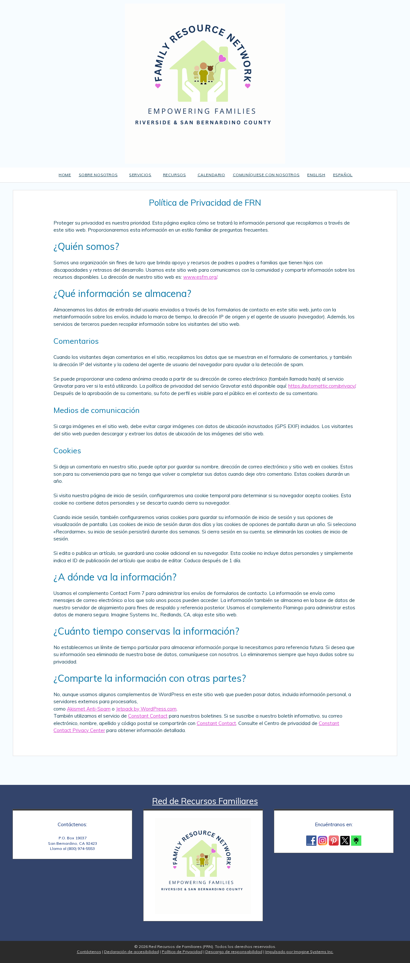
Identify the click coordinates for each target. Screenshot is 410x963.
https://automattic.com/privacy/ (321, 386)
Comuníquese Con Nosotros (266, 174)
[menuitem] (316, 175)
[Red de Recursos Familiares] (205, 83)
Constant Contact (148, 716)
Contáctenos (89, 951)
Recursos (174, 174)
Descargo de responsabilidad (233, 951)
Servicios (140, 174)
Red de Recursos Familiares (205, 801)
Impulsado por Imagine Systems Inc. (299, 951)
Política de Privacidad (182, 951)
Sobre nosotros (98, 174)
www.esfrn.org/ (200, 277)
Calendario (211, 174)
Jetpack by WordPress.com (146, 709)
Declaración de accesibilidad (131, 951)
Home (65, 174)
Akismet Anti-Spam (89, 709)
